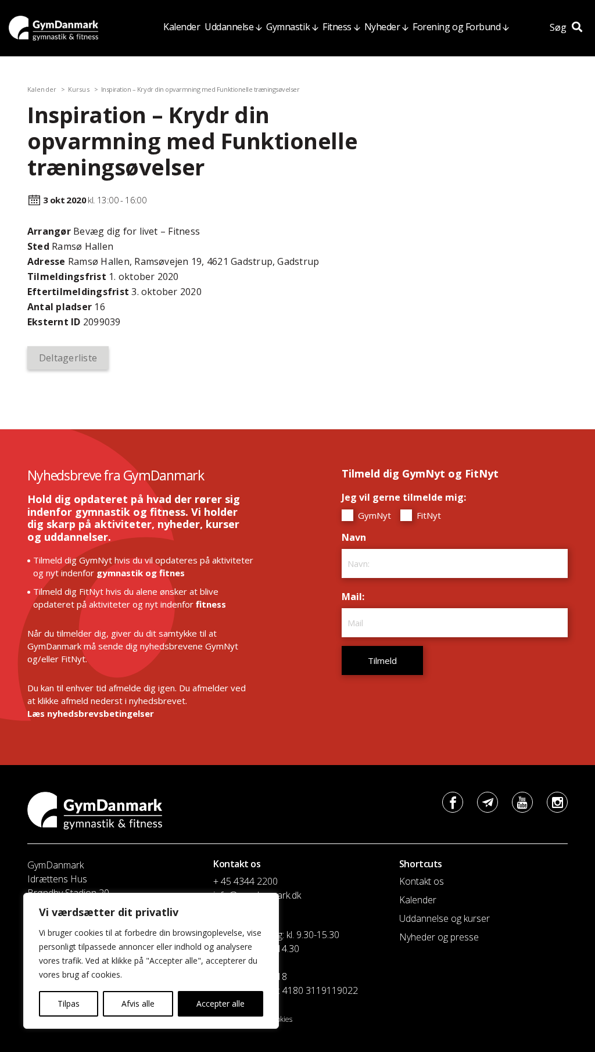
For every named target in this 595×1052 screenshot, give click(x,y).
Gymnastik (288, 27)
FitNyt (428, 515)
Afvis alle (138, 1003)
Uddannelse (229, 27)
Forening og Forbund (456, 27)
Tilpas (69, 1003)
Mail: (356, 596)
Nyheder (382, 27)
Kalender (181, 27)
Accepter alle (220, 1003)
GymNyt (373, 515)
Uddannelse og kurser (444, 918)
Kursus (78, 89)
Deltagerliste (68, 357)
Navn (357, 537)
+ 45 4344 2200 (245, 881)
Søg (559, 27)
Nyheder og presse (439, 937)
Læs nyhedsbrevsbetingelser (90, 713)
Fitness (337, 27)
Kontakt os (421, 881)
